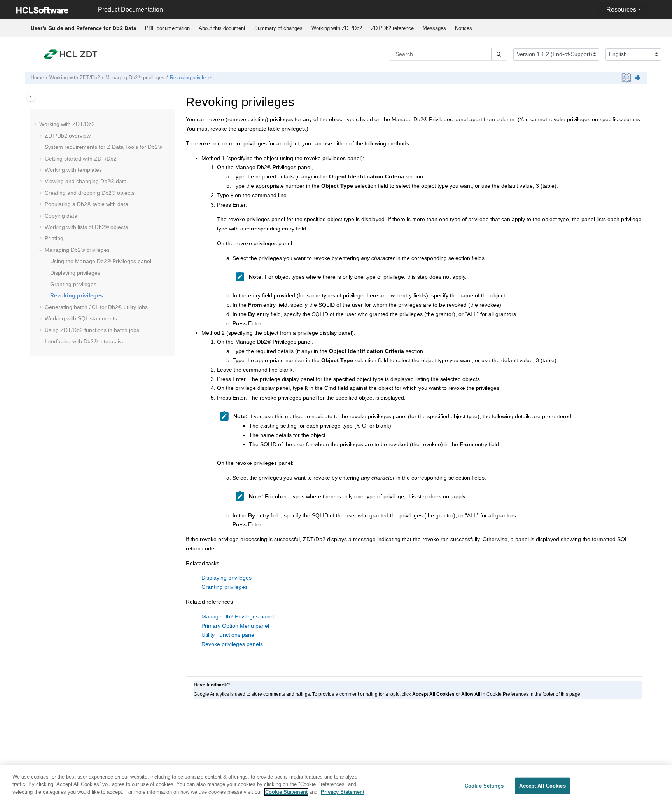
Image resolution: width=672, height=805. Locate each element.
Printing (54, 238)
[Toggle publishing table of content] (31, 97)
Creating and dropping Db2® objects (90, 193)
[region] (336, 785)
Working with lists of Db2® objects (86, 227)
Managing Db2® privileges (134, 77)
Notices (463, 28)
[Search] (498, 54)
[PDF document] (627, 78)
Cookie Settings (484, 786)
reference (392, 28)
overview (68, 136)
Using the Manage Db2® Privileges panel (100, 261)
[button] (36, 124)
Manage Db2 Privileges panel (237, 616)
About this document (222, 28)
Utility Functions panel (228, 635)
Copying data (61, 216)
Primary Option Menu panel (235, 626)
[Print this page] (638, 77)
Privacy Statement (342, 792)
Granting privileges (73, 284)
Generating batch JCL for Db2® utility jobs (96, 307)
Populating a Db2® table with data (86, 204)
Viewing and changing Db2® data (86, 181)
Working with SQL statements (81, 318)
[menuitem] (167, 28)
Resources (621, 9)
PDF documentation (167, 28)
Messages (434, 28)
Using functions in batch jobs (92, 330)
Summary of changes (278, 28)
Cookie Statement (286, 792)
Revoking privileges (192, 77)
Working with (337, 28)
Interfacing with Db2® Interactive (85, 341)
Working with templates (73, 170)
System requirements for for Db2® (103, 147)
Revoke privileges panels (232, 644)
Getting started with (81, 158)
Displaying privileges (75, 273)
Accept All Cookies (542, 786)
